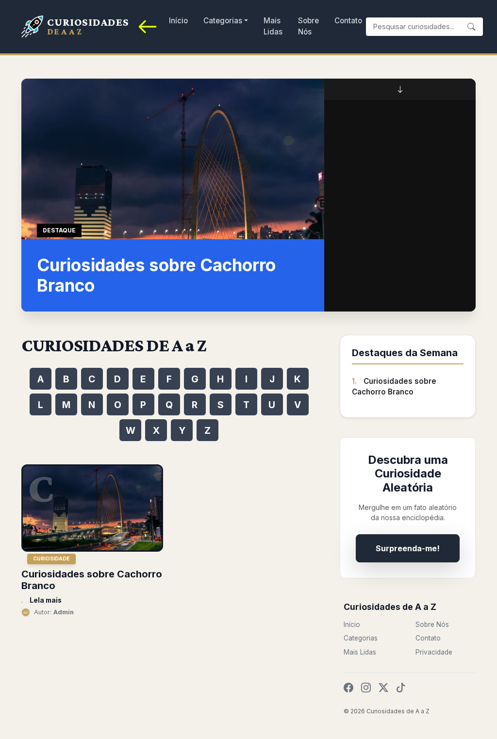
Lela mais (46, 600)
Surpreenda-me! (408, 548)
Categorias (222, 20)
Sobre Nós (308, 26)
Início (178, 20)
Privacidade (433, 652)
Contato (348, 20)
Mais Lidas (273, 26)
